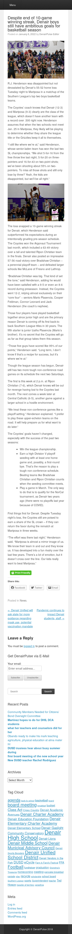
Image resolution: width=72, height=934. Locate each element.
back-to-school (27, 800)
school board (49, 876)
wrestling (39, 884)
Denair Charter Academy (42, 814)
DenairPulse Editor (49, 34)
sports (27, 880)
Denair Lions (47, 838)
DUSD (18, 862)
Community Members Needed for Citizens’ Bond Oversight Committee (33, 714)
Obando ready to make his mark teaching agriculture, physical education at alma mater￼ (35, 740)
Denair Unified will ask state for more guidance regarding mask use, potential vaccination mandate (20, 618)
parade (11, 876)
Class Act (15, 809)
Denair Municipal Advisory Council (34, 845)
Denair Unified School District (31, 854)
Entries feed (15, 908)
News (23, 600)
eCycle (29, 862)
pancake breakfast (54, 871)
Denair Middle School (28, 843)
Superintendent (40, 880)
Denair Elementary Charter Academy (34, 821)
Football (15, 867)
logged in (29, 646)
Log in (11, 904)
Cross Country (31, 810)
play (18, 876)
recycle (25, 876)
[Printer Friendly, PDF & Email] (20, 572)
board (51, 800)
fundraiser (29, 867)
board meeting (22, 804)
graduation (42, 867)
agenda (14, 800)
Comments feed (17, 912)
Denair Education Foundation (28, 819)
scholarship (36, 876)
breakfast (41, 805)
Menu (13, 5)
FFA (61, 862)
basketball (41, 800)
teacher (52, 880)
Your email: (14, 664)
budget (51, 805)
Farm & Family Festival (46, 862)
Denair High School (34, 834)
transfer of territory (25, 884)
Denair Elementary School (24, 828)
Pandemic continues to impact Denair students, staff (50, 614)
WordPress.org (17, 916)
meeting (39, 872)
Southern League (16, 880)
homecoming (25, 872)
